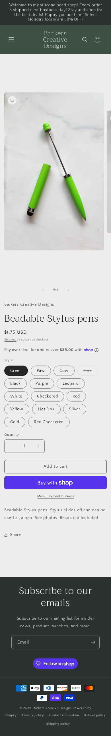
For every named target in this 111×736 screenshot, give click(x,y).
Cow (64, 370)
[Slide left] (43, 290)
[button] (11, 39)
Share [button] (15, 534)
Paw (41, 370)
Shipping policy (58, 723)
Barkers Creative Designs (53, 708)
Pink (90, 372)
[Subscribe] (93, 642)
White (16, 396)
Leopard (71, 383)
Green (16, 370)
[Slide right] (68, 290)
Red (76, 396)
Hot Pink (46, 409)
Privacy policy (33, 715)
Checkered (47, 396)
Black (15, 383)
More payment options (55, 496)
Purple (42, 383)
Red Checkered (49, 422)
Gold (14, 422)
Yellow (16, 409)
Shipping (10, 339)
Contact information (64, 715)
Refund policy (95, 715)
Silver (74, 409)
